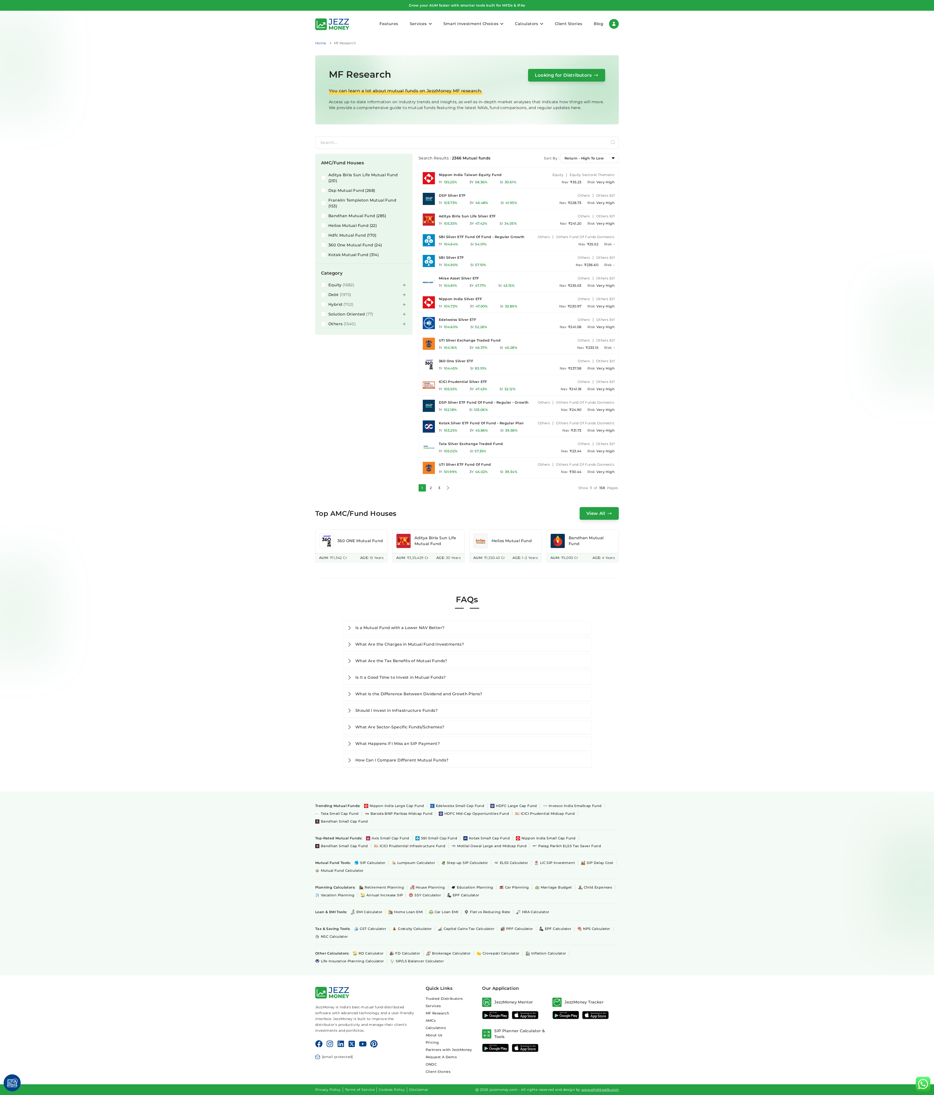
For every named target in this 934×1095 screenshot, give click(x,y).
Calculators (436, 1028)
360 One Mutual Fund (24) (355, 245)
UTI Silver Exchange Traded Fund (470, 340)
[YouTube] (363, 1044)
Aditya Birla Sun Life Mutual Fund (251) (363, 178)
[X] (351, 1044)
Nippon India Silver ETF (460, 299)
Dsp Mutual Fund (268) (351, 190)
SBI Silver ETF (451, 257)
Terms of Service (360, 1089)
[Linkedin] (340, 1044)
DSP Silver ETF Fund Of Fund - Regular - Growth (484, 402)
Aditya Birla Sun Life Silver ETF (467, 216)
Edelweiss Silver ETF (457, 319)
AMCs (431, 1020)
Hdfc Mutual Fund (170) (352, 235)
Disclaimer (419, 1089)
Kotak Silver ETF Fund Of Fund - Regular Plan (481, 423)
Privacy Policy (328, 1089)
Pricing (432, 1042)
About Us (434, 1035)
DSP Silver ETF (452, 195)
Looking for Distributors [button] (563, 75)
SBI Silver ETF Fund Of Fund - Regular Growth (482, 237)
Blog (598, 23)
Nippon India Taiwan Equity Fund (470, 175)
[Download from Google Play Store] (495, 1015)
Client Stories (568, 23)
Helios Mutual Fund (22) (352, 225)
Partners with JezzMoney (449, 1050)
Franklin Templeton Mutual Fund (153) (362, 203)
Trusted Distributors (444, 998)
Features (388, 23)
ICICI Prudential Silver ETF (463, 382)
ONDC (431, 1064)
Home (320, 43)
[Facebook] (319, 1044)
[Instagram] (329, 1044)
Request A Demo (441, 1057)
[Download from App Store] (525, 1015)
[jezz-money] (332, 24)
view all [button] (595, 513)
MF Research (437, 1013)
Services (433, 1006)
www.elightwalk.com (600, 1089)
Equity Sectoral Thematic (592, 175)
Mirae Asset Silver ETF (459, 278)
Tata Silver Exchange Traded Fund (471, 444)
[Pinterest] (374, 1044)
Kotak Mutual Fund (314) (353, 254)
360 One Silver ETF (456, 361)
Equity (558, 175)
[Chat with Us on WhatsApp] (923, 1084)
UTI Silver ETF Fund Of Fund (465, 464)
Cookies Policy (392, 1089)
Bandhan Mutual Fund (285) (357, 215)
